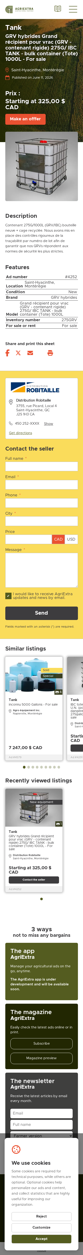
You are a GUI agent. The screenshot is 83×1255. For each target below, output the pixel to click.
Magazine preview (41, 1058)
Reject (41, 1216)
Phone (13, 495)
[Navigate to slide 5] (41, 767)
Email (12, 477)
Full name (16, 459)
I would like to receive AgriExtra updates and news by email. (43, 596)
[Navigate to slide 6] (45, 767)
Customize (41, 1227)
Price (10, 532)
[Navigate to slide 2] (28, 767)
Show (48, 424)
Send (41, 613)
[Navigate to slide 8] (54, 767)
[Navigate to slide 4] (37, 767)
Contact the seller (34, 879)
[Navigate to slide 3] (33, 767)
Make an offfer (25, 119)
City (10, 513)
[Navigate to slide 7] (50, 767)
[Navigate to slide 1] (24, 767)
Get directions (20, 433)
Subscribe (41, 1043)
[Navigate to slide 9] (58, 767)
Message (15, 550)
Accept (41, 1239)
